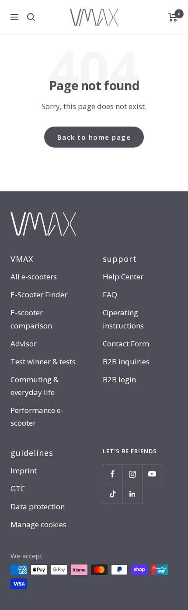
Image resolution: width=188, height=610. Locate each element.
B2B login (119, 379)
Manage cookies (38, 524)
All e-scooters (33, 277)
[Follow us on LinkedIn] (132, 494)
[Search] (31, 17)
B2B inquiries (126, 361)
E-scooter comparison (31, 318)
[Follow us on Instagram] (132, 474)
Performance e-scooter (36, 416)
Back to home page (94, 137)
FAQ (110, 294)
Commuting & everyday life (34, 385)
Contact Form (126, 343)
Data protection (37, 506)
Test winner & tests (43, 361)
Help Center (123, 277)
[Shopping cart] (173, 17)
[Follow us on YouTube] (152, 474)
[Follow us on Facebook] (112, 474)
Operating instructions (123, 318)
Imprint (23, 470)
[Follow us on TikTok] (112, 494)
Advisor (23, 343)
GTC (17, 488)
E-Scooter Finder (38, 294)
